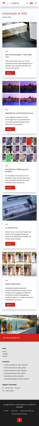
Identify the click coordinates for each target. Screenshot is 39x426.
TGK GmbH (19, 407)
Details (11, 73)
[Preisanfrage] (30, 3)
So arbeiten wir (11, 228)
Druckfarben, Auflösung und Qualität (16, 170)
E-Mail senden (9, 391)
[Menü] (36, 3)
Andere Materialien (13, 284)
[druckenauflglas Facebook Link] (19, 419)
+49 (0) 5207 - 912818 (12, 388)
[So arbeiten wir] (19, 208)
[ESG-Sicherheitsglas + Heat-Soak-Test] (19, 35)
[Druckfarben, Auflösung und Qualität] (19, 149)
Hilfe (6, 51)
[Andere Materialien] (19, 264)
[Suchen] (27, 3)
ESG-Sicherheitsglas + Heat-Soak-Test (18, 55)
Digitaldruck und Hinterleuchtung (19, 113)
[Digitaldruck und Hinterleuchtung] (19, 93)
